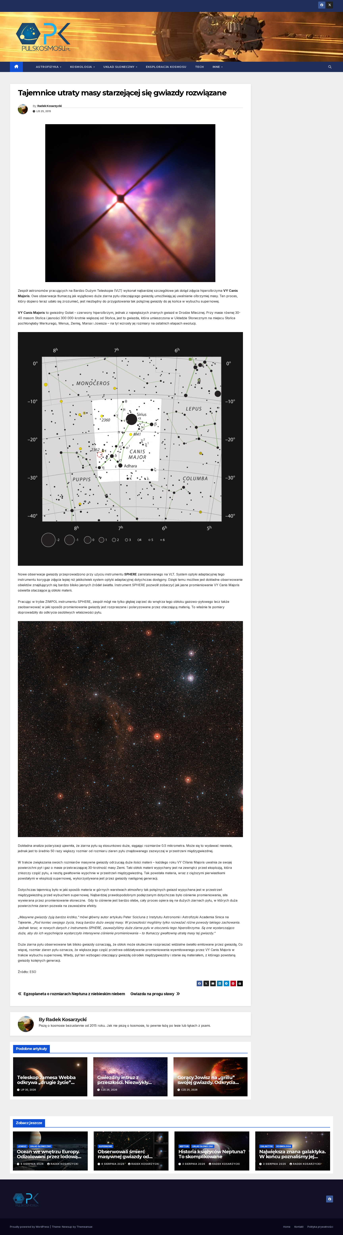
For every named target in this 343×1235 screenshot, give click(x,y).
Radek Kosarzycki (49, 106)
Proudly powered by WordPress (30, 1226)
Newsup (67, 1226)
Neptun (184, 1146)
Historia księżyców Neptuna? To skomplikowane (211, 1154)
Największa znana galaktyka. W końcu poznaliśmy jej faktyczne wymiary (292, 1156)
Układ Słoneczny (119, 67)
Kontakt (298, 1226)
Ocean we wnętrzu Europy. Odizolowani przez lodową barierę (48, 1156)
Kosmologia (81, 67)
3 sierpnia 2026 (194, 1163)
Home (286, 1226)
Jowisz (22, 1146)
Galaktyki (266, 1146)
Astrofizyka (48, 67)
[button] (329, 67)
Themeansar (84, 1226)
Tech (199, 67)
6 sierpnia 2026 (32, 1163)
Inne (217, 67)
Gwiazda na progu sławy (152, 994)
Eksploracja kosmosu (166, 67)
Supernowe (105, 1146)
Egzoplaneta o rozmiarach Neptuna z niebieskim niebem (74, 994)
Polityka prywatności (320, 1226)
